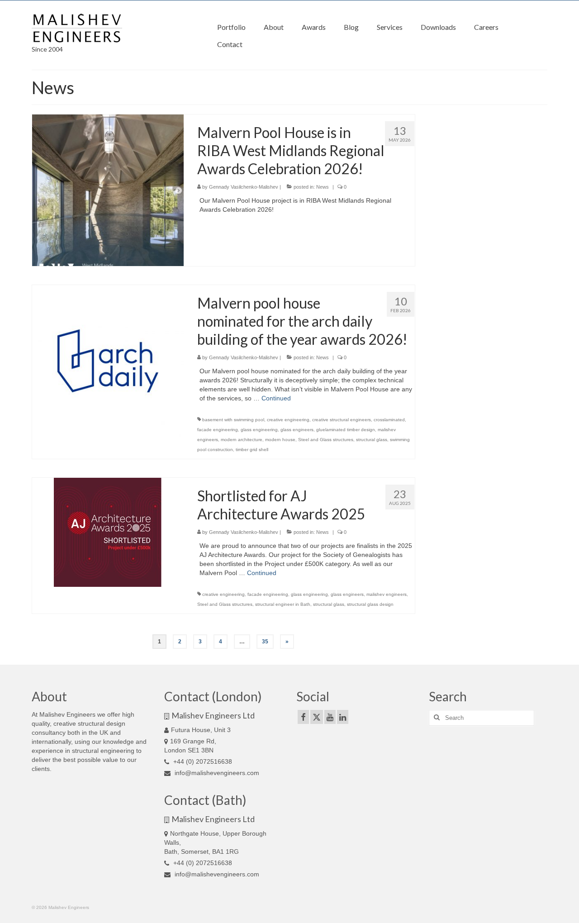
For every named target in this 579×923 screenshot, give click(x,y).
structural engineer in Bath (282, 604)
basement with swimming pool (233, 419)
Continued (276, 398)
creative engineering (288, 419)
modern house (280, 439)
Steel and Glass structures (325, 439)
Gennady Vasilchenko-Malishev (243, 187)
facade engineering (217, 429)
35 (265, 641)
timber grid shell (252, 449)
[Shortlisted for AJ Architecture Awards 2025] (107, 531)
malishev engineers (386, 594)
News (322, 187)
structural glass (371, 439)
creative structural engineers (341, 419)
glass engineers (296, 429)
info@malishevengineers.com (216, 772)
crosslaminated (389, 419)
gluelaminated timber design (345, 429)
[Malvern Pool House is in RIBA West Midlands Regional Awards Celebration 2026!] (108, 189)
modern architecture (241, 439)
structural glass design (370, 604)
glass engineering (259, 429)
